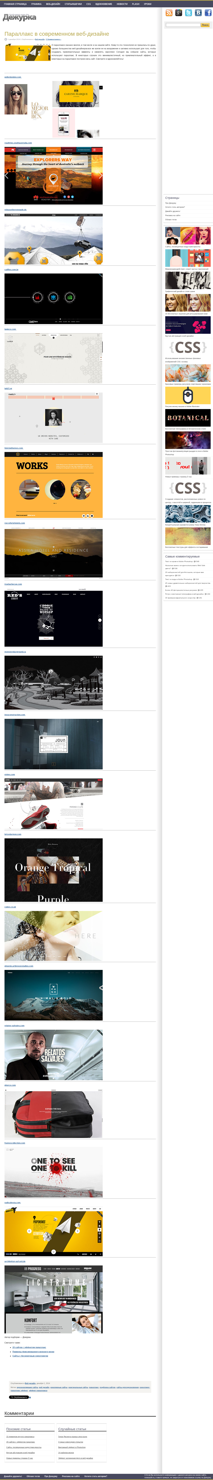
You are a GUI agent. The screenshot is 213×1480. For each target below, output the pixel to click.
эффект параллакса (38, 1391)
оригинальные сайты (78, 1387)
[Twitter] (188, 13)
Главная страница (15, 4)
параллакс (94, 1387)
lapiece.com (10, 329)
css (88, 4)
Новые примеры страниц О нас (19, 1458)
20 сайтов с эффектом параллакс (29, 1347)
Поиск (205, 25)
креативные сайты (58, 1387)
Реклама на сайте (71, 1476)
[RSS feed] (169, 12)
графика (36, 4)
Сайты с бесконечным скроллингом (30, 1356)
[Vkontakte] (198, 12)
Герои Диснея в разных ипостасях (72, 1437)
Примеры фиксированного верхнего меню (33, 1352)
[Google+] (178, 12)
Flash (135, 4)
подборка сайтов (107, 1387)
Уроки (147, 4)
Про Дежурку (50, 1476)
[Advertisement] (69, 1371)
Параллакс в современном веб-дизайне (56, 34)
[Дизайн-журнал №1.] (19, 17)
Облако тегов (33, 1476)
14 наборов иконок (66, 1453)
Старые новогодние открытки (70, 1442)
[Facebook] (208, 13)
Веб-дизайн (53, 4)
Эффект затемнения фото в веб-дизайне (75, 1458)
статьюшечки (73, 4)
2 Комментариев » (53, 39)
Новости (122, 4)
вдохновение (104, 4)
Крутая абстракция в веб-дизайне (20, 1453)
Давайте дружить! (13, 1476)
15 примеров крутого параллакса (20, 1437)
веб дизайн (44, 1387)
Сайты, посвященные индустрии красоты (23, 1447)
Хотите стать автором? (95, 1476)
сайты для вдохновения (127, 1387)
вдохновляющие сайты (27, 1387)
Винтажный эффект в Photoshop (72, 1447)
